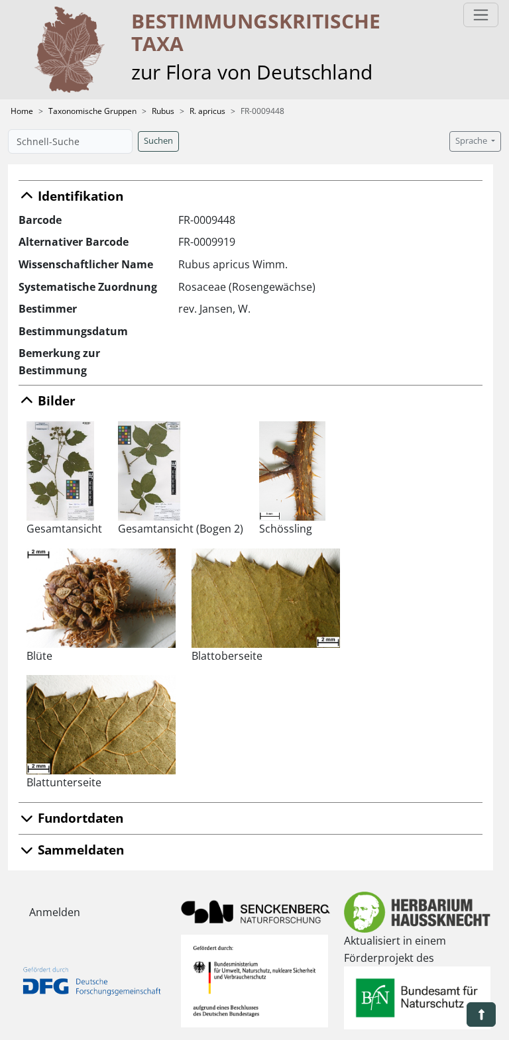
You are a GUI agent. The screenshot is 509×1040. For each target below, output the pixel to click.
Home (22, 111)
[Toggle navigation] (480, 15)
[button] (481, 1014)
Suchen (158, 140)
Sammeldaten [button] (79, 849)
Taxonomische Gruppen (92, 111)
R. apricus (207, 111)
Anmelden (54, 912)
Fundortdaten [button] (78, 818)
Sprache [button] (472, 140)
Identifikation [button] (78, 196)
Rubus (163, 111)
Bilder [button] (55, 400)
